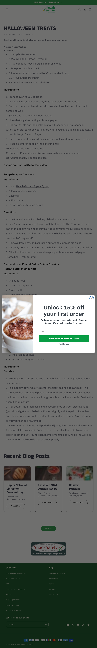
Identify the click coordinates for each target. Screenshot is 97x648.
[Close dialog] (92, 298)
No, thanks (64, 344)
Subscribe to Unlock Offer (64, 338)
